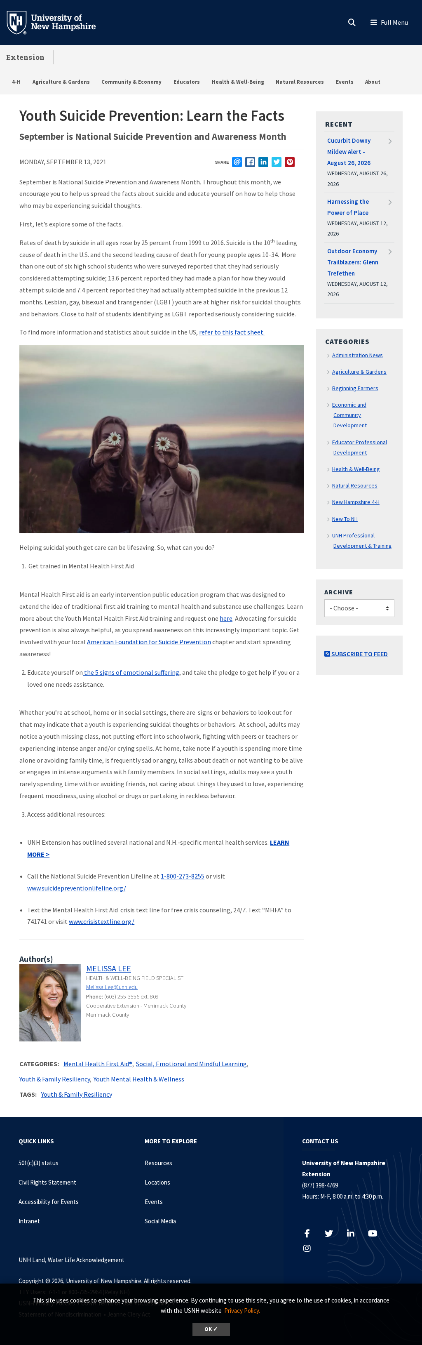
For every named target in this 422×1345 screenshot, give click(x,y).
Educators (186, 81)
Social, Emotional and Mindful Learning (191, 1064)
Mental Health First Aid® (97, 1064)
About (372, 81)
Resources (158, 1163)
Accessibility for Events (49, 1202)
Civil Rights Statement (47, 1182)
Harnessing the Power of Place (348, 207)
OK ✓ (211, 1329)
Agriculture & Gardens (61, 81)
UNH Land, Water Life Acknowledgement (71, 1260)
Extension (25, 57)
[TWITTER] (276, 162)
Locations (157, 1182)
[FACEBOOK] (250, 162)
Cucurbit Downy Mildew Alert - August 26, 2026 (348, 152)
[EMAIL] (237, 162)
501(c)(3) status (39, 1163)
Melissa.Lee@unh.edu (112, 987)
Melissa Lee (108, 968)
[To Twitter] (333, 1233)
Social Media (160, 1221)
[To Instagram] (311, 1248)
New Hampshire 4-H (356, 502)
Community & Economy (131, 81)
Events (345, 81)
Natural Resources (300, 81)
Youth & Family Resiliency (54, 1079)
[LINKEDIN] (263, 162)
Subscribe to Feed (359, 654)
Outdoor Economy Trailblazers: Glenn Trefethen (352, 262)
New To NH (345, 519)
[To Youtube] (377, 1233)
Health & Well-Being (238, 81)
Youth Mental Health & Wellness (139, 1079)
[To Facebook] (311, 1233)
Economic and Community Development (349, 415)
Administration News (357, 355)
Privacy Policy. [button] (242, 1310)
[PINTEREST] (290, 162)
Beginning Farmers (355, 388)
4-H (16, 81)
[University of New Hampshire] (57, 22)
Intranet (29, 1221)
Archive (338, 592)
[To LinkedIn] (355, 1233)
